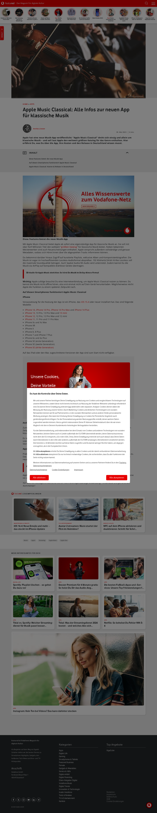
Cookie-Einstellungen (60, 470)
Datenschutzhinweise (38, 470)
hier (69, 407)
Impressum (78, 470)
